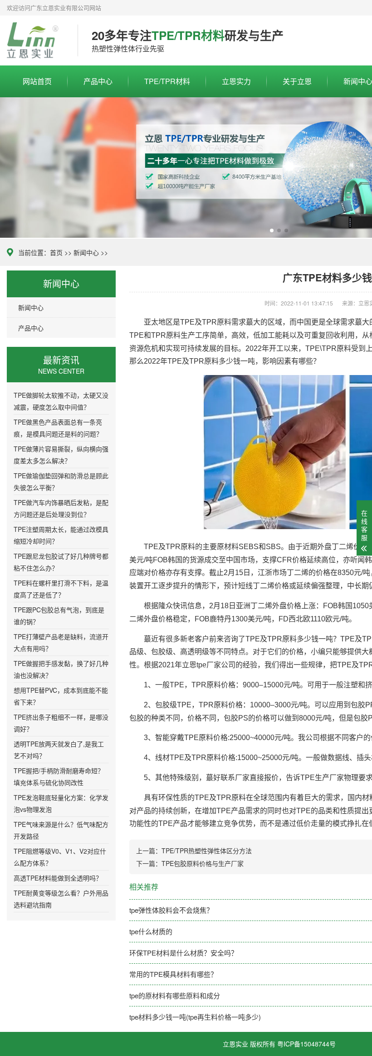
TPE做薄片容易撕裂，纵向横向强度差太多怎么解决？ (61, 454)
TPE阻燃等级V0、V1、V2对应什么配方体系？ (60, 856)
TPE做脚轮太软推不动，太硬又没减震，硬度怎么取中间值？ (61, 400)
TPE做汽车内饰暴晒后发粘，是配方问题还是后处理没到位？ (61, 508)
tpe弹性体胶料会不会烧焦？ (171, 910)
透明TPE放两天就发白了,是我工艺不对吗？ (59, 749)
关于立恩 (297, 81)
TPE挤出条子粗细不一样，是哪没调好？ (61, 722)
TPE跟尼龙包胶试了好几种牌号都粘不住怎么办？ (61, 561)
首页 (56, 252)
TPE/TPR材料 (167, 81)
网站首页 (37, 81)
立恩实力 (236, 81)
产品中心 (98, 81)
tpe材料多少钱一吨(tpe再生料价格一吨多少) (195, 1016)
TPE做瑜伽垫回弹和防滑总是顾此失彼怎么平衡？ (61, 481)
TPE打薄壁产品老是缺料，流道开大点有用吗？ (61, 642)
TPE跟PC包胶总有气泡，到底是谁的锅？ (59, 615)
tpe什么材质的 (150, 931)
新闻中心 (86, 252)
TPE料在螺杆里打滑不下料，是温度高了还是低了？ (61, 588)
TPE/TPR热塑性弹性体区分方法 (207, 850)
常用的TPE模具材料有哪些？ (173, 974)
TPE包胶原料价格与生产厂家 (203, 863)
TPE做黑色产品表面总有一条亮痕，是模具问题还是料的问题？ (58, 427)
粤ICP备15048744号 (306, 1043)
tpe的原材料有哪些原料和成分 (174, 995)
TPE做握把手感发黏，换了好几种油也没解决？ (61, 669)
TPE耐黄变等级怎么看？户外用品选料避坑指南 (61, 898)
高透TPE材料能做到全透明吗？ (58, 877)
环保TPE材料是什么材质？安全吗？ (183, 952)
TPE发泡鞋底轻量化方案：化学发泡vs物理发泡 (61, 803)
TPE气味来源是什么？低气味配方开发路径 (61, 830)
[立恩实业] (35, 40)
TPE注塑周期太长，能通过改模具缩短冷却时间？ (61, 535)
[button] (272, 230)
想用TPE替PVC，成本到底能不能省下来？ (61, 696)
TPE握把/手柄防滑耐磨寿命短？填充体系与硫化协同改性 (59, 776)
